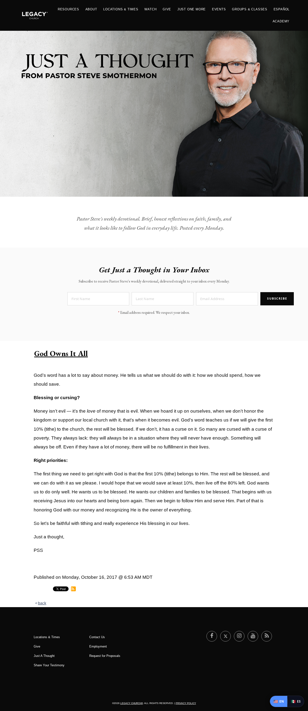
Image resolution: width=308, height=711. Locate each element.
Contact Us (97, 637)
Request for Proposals (104, 656)
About (91, 9)
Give (167, 9)
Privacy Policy (186, 703)
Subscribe (277, 298)
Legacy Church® (131, 703)
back (42, 603)
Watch (150, 9)
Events (219, 9)
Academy (281, 21)
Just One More (191, 9)
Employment (98, 646)
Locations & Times (120, 9)
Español (282, 9)
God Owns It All (61, 353)
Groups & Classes (249, 9)
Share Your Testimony (49, 665)
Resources (68, 9)
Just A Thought (44, 656)
